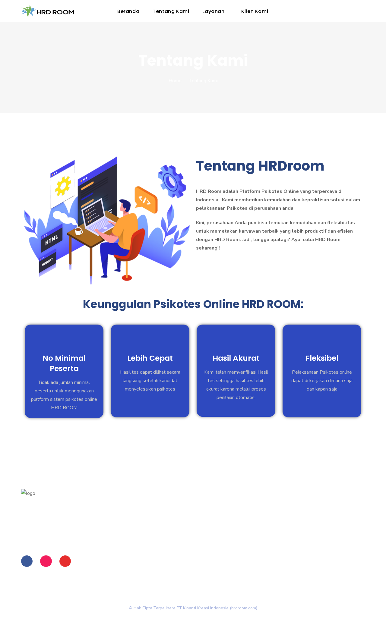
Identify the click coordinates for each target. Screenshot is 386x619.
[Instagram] (46, 561)
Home (175, 80)
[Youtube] (65, 561)
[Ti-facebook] (27, 561)
